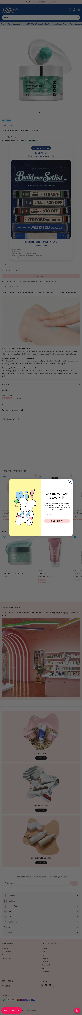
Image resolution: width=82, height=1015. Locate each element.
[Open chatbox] (77, 1010)
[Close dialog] (70, 482)
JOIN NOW (57, 521)
